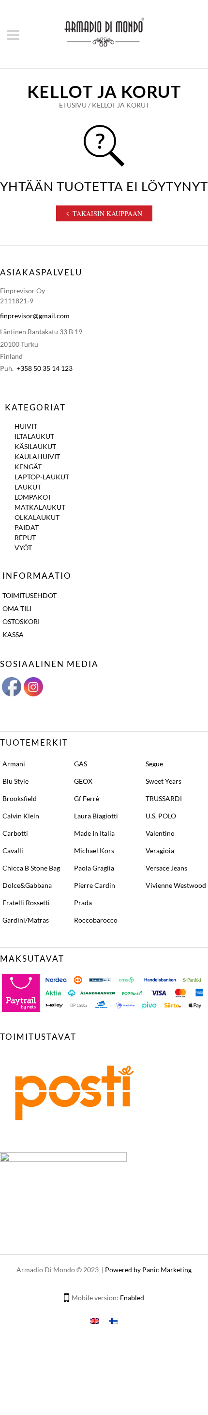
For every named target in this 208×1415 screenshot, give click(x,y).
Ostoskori (21, 621)
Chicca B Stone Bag (31, 868)
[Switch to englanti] (95, 1320)
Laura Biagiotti (96, 816)
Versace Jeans (166, 868)
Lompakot (33, 497)
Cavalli (12, 850)
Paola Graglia (94, 868)
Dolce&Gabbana (27, 885)
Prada (83, 902)
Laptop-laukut (42, 477)
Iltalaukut (34, 436)
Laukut (28, 487)
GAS (80, 764)
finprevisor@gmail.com (35, 316)
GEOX (83, 781)
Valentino (160, 833)
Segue (154, 764)
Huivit (26, 426)
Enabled (132, 1297)
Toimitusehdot (29, 595)
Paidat (27, 527)
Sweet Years (163, 781)
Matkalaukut (40, 507)
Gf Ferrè (86, 798)
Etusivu (73, 105)
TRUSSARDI (164, 798)
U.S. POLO (161, 816)
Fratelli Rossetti (26, 902)
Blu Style (15, 781)
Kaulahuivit (37, 456)
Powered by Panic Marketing (148, 1269)
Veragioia (160, 850)
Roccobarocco (96, 920)
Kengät (28, 467)
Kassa (13, 634)
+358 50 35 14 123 (44, 368)
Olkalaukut (37, 517)
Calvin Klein (20, 816)
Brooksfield (19, 798)
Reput (25, 537)
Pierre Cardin (94, 885)
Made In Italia (94, 833)
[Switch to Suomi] (113, 1320)
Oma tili (16, 608)
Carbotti (15, 833)
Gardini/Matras (25, 920)
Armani (13, 764)
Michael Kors (94, 850)
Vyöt (23, 548)
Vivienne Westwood (176, 885)
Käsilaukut (35, 446)
